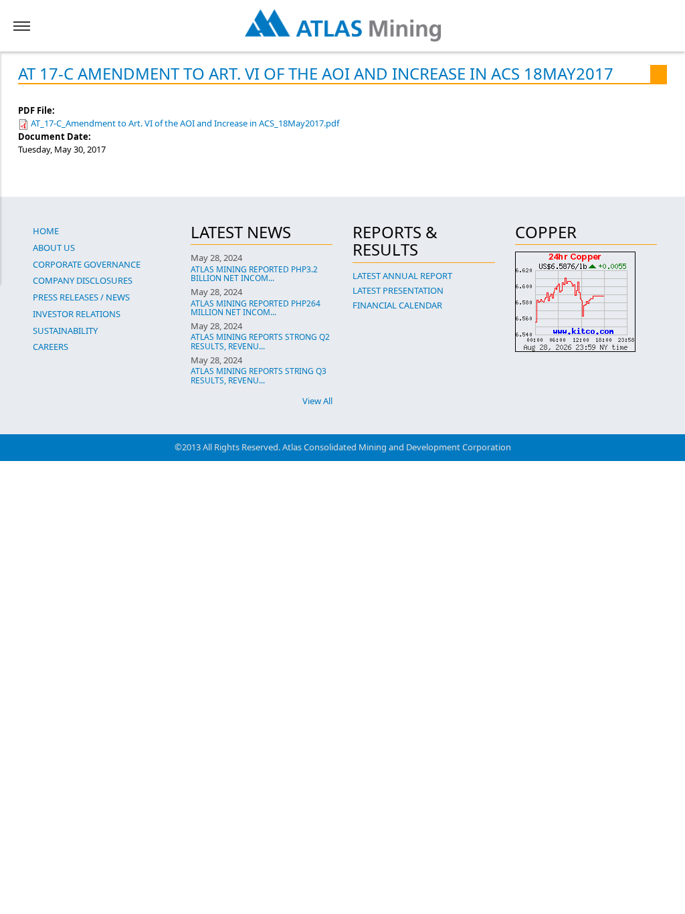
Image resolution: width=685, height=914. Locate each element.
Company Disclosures (82, 280)
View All (317, 401)
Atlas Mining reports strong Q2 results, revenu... (260, 341)
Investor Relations (76, 314)
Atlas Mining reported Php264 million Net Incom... (255, 308)
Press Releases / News (81, 297)
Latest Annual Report (402, 276)
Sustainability (65, 331)
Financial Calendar (397, 305)
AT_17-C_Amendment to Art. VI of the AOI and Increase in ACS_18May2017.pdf (185, 123)
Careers (50, 347)
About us (54, 248)
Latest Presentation (398, 290)
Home (46, 231)
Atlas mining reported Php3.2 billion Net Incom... (254, 274)
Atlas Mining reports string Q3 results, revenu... (258, 375)
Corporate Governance (86, 264)
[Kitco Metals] (586, 302)
